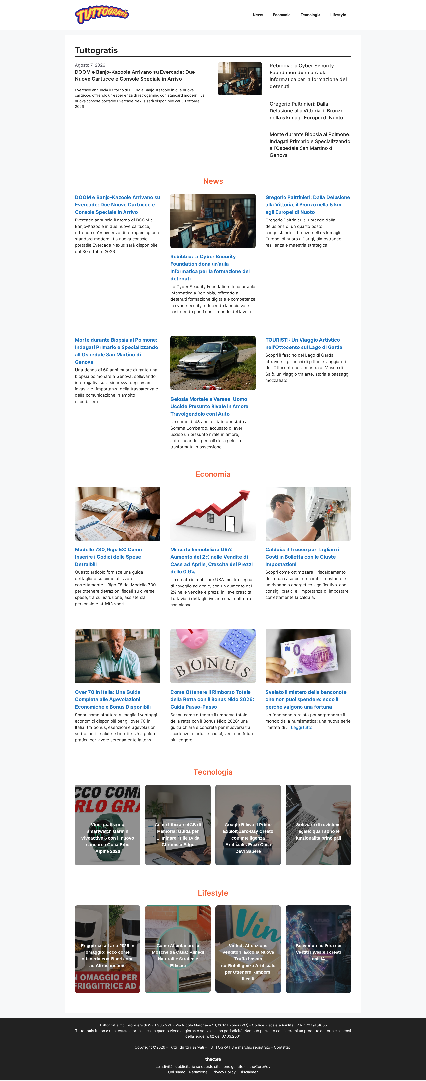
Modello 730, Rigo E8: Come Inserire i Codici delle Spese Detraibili (108, 557)
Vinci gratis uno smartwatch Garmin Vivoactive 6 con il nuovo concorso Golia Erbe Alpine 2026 (107, 838)
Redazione (198, 1072)
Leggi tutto (301, 727)
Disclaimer (248, 1072)
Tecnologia (310, 14)
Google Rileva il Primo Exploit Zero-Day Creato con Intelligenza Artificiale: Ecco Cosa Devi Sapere (248, 838)
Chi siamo (176, 1072)
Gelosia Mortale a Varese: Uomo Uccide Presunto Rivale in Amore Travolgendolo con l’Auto (209, 406)
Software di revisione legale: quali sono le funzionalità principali (318, 831)
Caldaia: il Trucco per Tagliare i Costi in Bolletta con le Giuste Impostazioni (302, 557)
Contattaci (283, 1047)
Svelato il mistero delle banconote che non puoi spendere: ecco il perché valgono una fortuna (306, 699)
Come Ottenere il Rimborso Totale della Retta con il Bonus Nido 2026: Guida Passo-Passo (212, 699)
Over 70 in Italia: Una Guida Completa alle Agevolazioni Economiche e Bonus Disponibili (113, 699)
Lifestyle (338, 14)
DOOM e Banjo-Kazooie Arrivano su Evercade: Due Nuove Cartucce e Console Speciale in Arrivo (117, 204)
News (258, 14)
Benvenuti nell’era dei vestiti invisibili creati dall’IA (318, 952)
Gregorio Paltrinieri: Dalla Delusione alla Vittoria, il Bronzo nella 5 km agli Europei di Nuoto (307, 111)
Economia (282, 14)
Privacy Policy (223, 1072)
